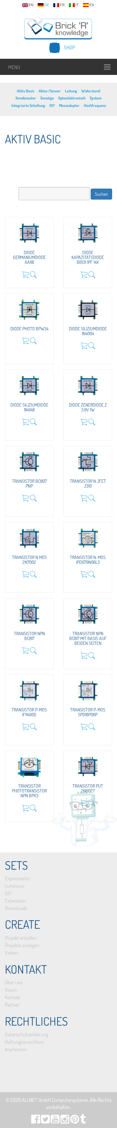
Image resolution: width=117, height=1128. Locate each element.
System (96, 98)
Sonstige (47, 98)
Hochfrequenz (95, 105)
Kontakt (12, 997)
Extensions (15, 900)
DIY (52, 105)
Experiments (17, 878)
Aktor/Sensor (50, 90)
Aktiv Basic (25, 90)
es (91, 5)
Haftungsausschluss (24, 1042)
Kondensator (26, 98)
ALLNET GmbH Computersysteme (55, 1100)
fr (62, 5)
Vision (11, 990)
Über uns (13, 982)
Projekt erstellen (20, 938)
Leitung (71, 90)
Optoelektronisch (71, 98)
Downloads (16, 908)
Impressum (16, 1049)
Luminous (14, 886)
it (77, 5)
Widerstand (90, 90)
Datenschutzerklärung (26, 1034)
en (31, 5)
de (46, 5)
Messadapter (69, 105)
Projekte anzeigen (22, 945)
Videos (11, 952)
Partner (12, 1004)
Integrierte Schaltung (28, 105)
